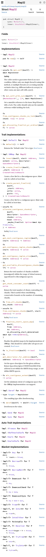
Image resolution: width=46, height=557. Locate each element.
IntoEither (18, 517)
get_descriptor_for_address (17, 357)
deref (8, 403)
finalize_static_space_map (19, 322)
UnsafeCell (20, 24)
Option (28, 222)
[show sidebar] (2, 2)
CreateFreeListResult (13, 172)
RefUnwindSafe (16, 432)
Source (4, 12)
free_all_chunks (14, 302)
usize (21, 119)
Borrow (15, 461)
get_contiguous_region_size (17, 256)
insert (9, 158)
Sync (9, 417)
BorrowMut (17, 470)
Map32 (21, 2)
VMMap (11, 154)
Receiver (20, 526)
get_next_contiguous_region (17, 238)
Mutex (16, 22)
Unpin (10, 437)
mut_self (17, 70)
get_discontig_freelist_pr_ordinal (20, 125)
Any (14, 452)
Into (18, 509)
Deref (11, 390)
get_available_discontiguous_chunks (21, 265)
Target (11, 394)
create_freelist (14, 167)
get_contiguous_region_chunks (18, 247)
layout (17, 6)
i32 (11, 119)
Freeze (12, 428)
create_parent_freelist (18, 183)
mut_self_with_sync (15, 96)
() (21, 22)
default (9, 144)
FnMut (15, 335)
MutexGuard (9, 98)
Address (32, 158)
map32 (23, 6)
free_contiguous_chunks (14, 311)
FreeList (7, 225)
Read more (38, 148)
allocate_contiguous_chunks (17, 209)
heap (12, 6)
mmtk (4, 6)
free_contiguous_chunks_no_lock (19, 116)
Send (9, 412)
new (11, 58)
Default (13, 140)
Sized (20, 457)
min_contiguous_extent (17, 375)
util (8, 6)
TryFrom (20, 537)
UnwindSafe (13, 441)
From (14, 504)
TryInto (20, 545)
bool (33, 350)
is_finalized (12, 350)
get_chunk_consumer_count (15, 283)
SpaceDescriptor (11, 163)
